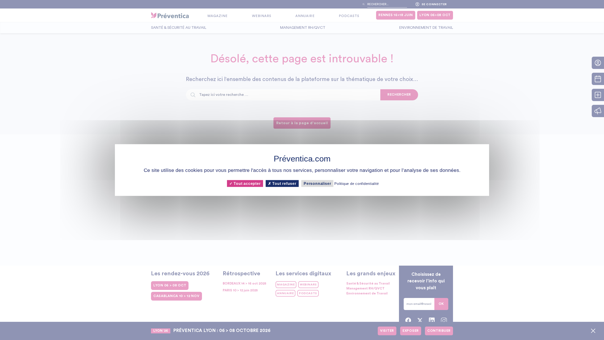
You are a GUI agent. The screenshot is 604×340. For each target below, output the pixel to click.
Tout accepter (246, 183)
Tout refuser (283, 183)
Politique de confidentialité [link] (356, 183)
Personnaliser (317, 183)
